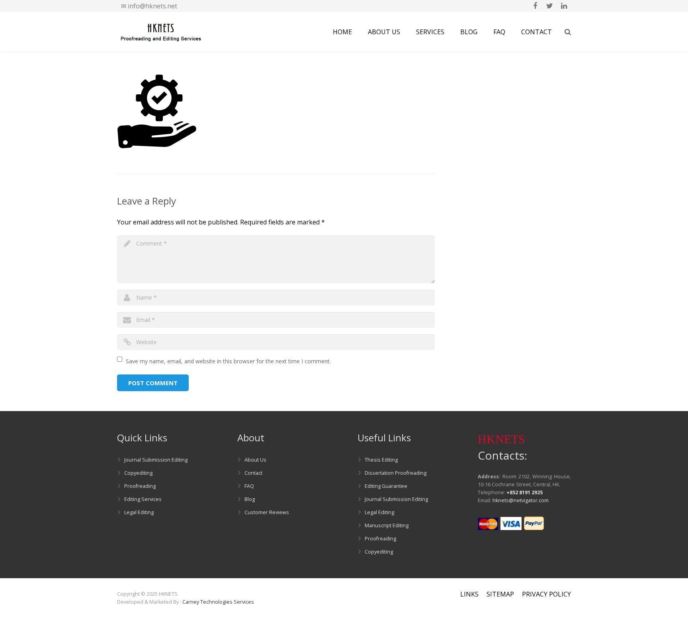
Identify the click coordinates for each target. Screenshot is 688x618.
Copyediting (138, 473)
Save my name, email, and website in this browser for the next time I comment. (228, 361)
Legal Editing (139, 512)
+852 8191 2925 (524, 492)
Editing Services (143, 499)
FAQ (249, 486)
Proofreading (140, 486)
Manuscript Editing (386, 525)
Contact (253, 473)
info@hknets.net (152, 6)
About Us (255, 459)
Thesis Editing (381, 459)
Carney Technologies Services (218, 602)
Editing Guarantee (386, 486)
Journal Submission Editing (156, 459)
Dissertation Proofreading (395, 473)
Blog (249, 499)
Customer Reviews (266, 512)
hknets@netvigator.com (521, 500)
